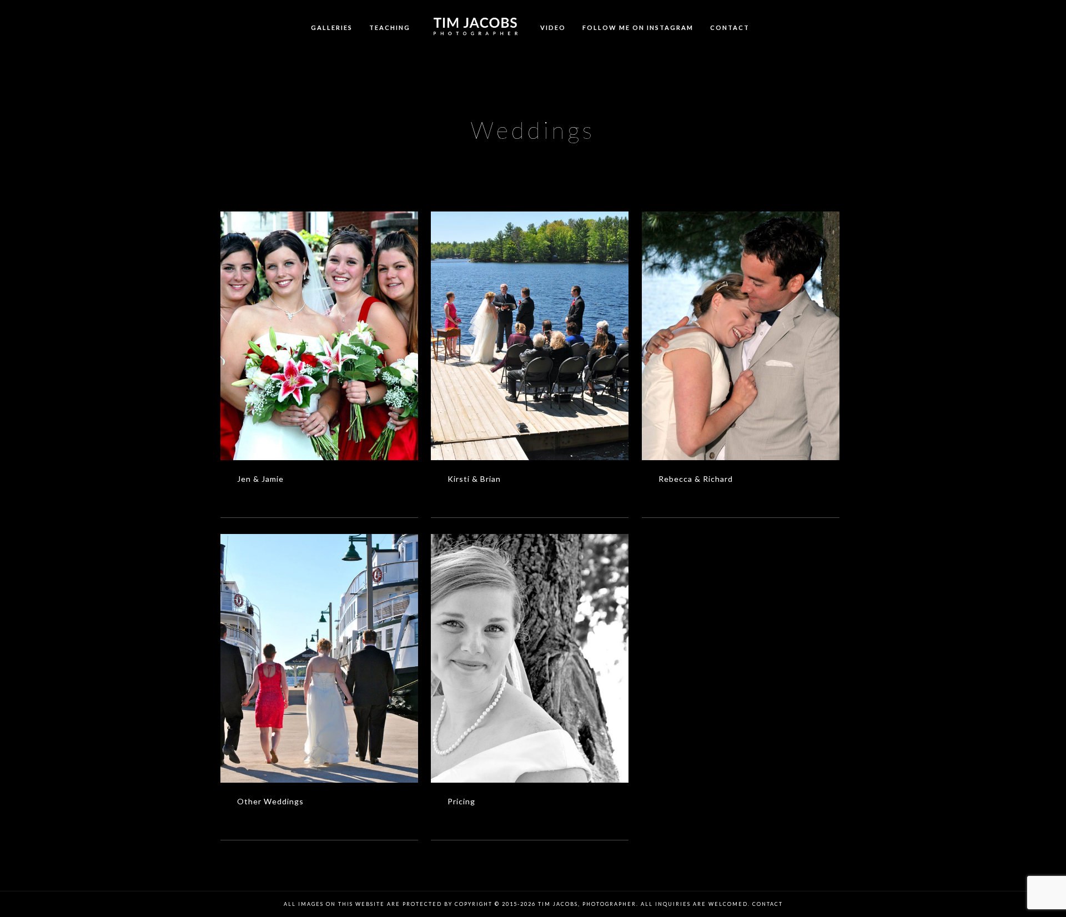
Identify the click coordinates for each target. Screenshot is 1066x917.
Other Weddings (270, 801)
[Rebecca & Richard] (741, 335)
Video (553, 27)
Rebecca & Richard (695, 478)
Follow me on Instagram (637, 27)
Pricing (461, 801)
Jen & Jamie (260, 478)
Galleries (332, 27)
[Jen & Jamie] (319, 335)
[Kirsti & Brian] (530, 335)
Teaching (389, 27)
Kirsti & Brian (474, 478)
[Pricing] (530, 658)
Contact (730, 27)
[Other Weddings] (319, 658)
